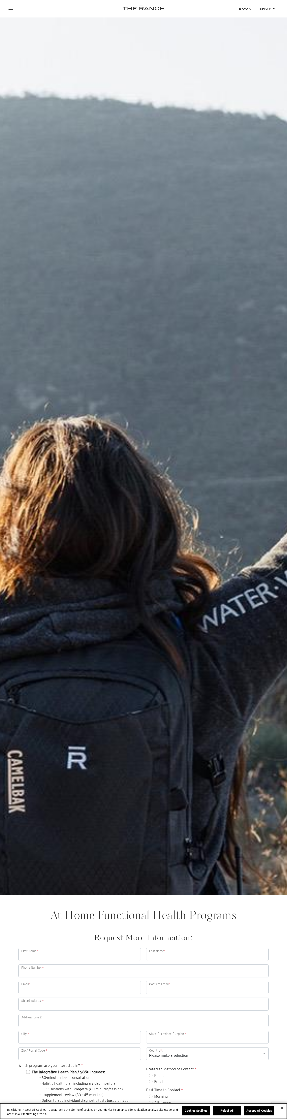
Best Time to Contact (164, 1090)
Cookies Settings (196, 1110)
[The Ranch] (143, 8)
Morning (161, 1096)
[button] (267, 8)
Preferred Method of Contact (171, 1069)
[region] (143, 1111)
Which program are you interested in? (50, 1065)
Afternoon (162, 1102)
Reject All (226, 1110)
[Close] (282, 1108)
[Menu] (13, 8)
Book (245, 9)
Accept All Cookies (259, 1110)
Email (158, 1082)
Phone (159, 1076)
